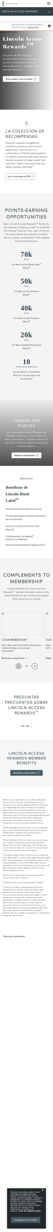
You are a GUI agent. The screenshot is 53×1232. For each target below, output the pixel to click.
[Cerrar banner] (49, 26)
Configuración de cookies (25, 1220)
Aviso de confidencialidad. (30, 1211)
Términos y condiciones (14, 936)
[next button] (35, 666)
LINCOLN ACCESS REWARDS (20, 11)
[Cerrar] (42, 1192)
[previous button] (18, 666)
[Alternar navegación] (48, 3)
